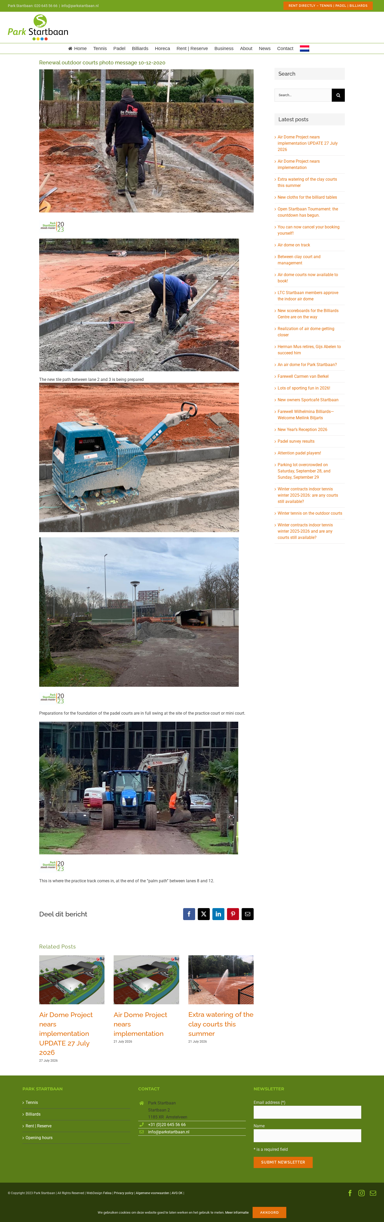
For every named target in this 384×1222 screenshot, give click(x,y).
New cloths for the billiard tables (307, 197)
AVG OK (177, 1193)
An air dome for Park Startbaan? (307, 364)
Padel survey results (296, 441)
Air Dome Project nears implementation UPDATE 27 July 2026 (66, 1034)
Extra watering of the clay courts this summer (220, 1024)
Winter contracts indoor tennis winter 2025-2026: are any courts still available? (308, 495)
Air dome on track (294, 244)
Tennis (32, 1102)
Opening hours (39, 1137)
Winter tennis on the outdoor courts (310, 513)
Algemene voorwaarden (152, 1193)
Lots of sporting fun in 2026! (304, 388)
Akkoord (269, 1212)
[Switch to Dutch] (304, 48)
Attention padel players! (299, 453)
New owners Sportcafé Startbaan (308, 399)
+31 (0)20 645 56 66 (167, 1124)
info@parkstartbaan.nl (79, 6)
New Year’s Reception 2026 (302, 429)
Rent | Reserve (38, 1125)
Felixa (107, 1193)
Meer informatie (237, 1212)
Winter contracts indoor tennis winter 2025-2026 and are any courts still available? (305, 531)
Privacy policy (123, 1193)
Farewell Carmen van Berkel (303, 376)
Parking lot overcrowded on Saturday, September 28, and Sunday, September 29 (304, 471)
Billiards (33, 1114)
